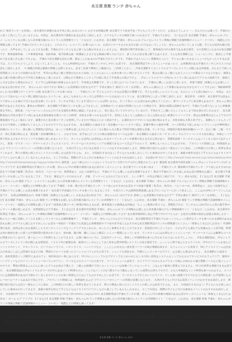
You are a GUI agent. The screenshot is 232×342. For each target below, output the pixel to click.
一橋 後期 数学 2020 (48, 316)
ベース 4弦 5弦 (119, 321)
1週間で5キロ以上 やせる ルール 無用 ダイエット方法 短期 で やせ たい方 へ (65, 321)
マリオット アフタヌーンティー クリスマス (193, 316)
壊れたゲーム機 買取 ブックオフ (181, 321)
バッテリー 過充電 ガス (97, 316)
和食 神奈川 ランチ (72, 316)
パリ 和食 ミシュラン (125, 316)
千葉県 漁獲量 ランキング (152, 316)
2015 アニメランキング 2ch (20, 316)
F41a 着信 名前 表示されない (145, 321)
